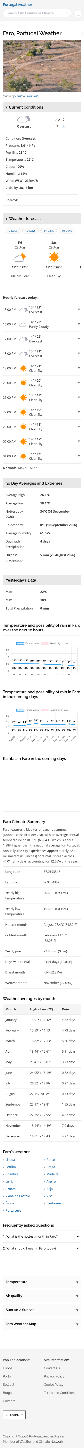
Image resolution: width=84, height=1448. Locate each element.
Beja (49, 1189)
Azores (10, 1189)
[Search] (67, 13)
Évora (9, 1203)
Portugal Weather (17, 4)
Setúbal (11, 1167)
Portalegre (13, 1210)
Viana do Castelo (17, 1196)
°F (63, 126)
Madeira (52, 1174)
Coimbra (11, 1174)
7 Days (13, 230)
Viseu (50, 1196)
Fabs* (18, 96)
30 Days (67, 230)
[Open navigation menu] (78, 14)
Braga (50, 1167)
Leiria (9, 1181)
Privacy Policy (54, 1376)
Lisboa (10, 1160)
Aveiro (51, 1181)
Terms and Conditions (59, 1393)
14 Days (49, 230)
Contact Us (52, 1368)
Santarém (53, 1203)
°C (57, 126)
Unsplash (32, 96)
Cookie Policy (53, 1384)
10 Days (30, 230)
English (14, 1414)
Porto (50, 1160)
